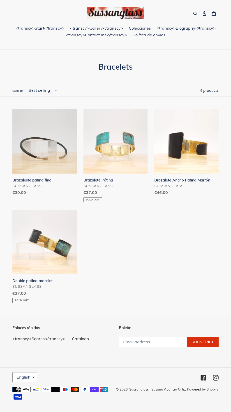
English (23, 377)
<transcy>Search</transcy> (38, 338)
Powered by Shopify (203, 389)
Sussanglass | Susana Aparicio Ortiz (157, 389)
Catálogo (80, 338)
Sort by (17, 90)
